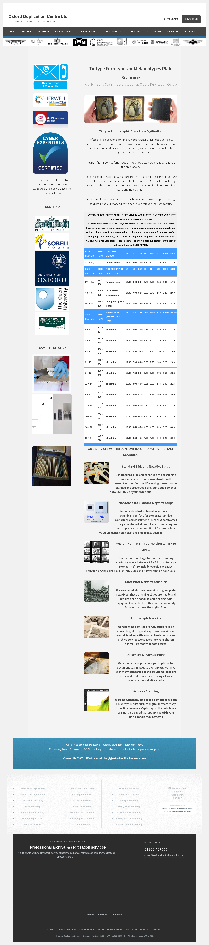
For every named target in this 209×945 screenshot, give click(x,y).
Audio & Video (64, 31)
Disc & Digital (89, 31)
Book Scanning (32, 806)
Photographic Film (81, 794)
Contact (26, 31)
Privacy (50, 929)
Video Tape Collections (82, 788)
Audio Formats (82, 824)
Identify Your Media (166, 31)
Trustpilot (144, 929)
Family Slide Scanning (129, 806)
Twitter (90, 914)
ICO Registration (87, 929)
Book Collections (82, 806)
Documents (139, 31)
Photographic (115, 31)
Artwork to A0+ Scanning (129, 824)
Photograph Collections (81, 818)
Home (12, 31)
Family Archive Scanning (129, 818)
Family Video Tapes (129, 788)
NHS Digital (131, 929)
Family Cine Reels (129, 800)
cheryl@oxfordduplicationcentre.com (124, 758)
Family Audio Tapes (129, 794)
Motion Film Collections (81, 812)
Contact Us (191, 19)
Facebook (103, 914)
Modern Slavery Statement (110, 929)
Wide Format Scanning (32, 812)
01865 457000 (171, 19)
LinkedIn (117, 914)
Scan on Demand (32, 824)
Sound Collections (82, 800)
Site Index (157, 929)
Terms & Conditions (67, 929)
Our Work (43, 31)
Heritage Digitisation (32, 818)
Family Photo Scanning (129, 812)
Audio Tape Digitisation (32, 794)
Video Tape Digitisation (32, 788)
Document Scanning (32, 800)
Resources (192, 31)
